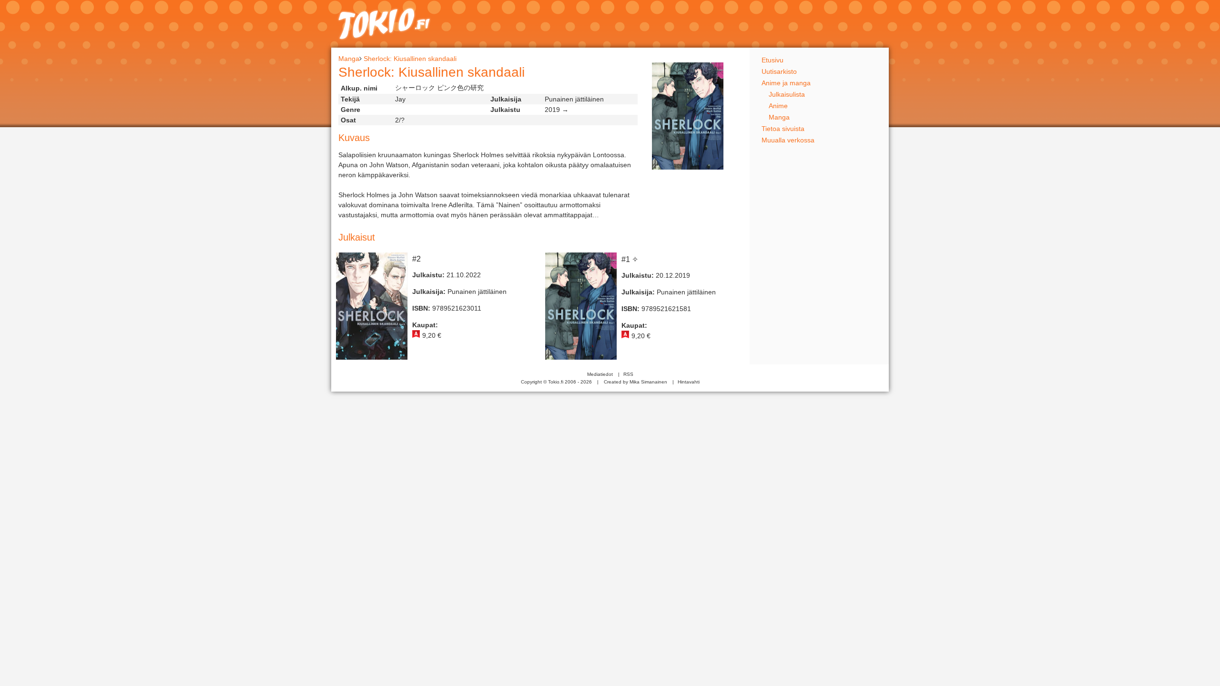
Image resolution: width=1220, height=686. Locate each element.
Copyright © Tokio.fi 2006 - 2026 (556, 381)
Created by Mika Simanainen (635, 381)
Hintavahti (689, 381)
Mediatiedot (600, 374)
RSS (628, 374)
